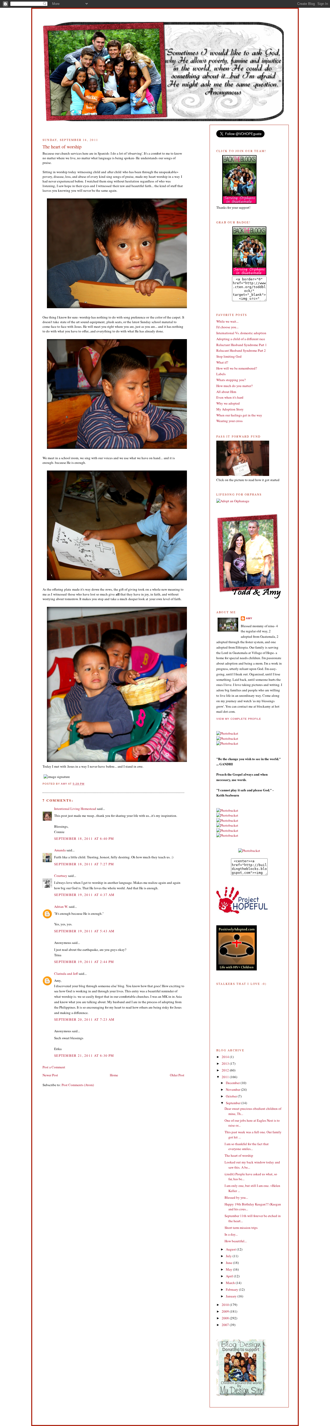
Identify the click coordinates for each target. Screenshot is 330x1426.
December (233, 1082)
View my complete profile (238, 718)
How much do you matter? (234, 385)
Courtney (60, 875)
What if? (222, 362)
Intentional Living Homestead (75, 808)
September (233, 1103)
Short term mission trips (241, 1227)
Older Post (177, 1075)
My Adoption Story (230, 409)
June (229, 1262)
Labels (221, 374)
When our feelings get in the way (239, 415)
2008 (226, 1318)
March (231, 1282)
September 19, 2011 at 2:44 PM (84, 961)
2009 (226, 1311)
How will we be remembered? (236, 368)
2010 (226, 1304)
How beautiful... (236, 1241)
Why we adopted (228, 403)
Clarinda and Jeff (66, 973)
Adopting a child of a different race (240, 339)
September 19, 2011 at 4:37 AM (84, 894)
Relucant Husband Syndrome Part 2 (241, 350)
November (233, 1089)
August (231, 1249)
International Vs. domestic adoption (241, 333)
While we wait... (227, 321)
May (229, 1269)
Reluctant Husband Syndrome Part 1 (241, 344)
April (230, 1276)
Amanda (60, 850)
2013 (226, 1063)
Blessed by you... (236, 1197)
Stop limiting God (229, 356)
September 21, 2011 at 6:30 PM (84, 1055)
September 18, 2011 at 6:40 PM (84, 838)
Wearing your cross (229, 420)
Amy (249, 618)
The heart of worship (239, 1155)
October (232, 1096)
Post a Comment (54, 1067)
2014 (226, 1056)
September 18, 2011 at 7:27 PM (84, 864)
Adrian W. (61, 906)
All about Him (226, 391)
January (231, 1296)
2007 (226, 1324)
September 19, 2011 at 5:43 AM (84, 931)
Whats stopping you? (231, 380)
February (232, 1289)
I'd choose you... (227, 327)
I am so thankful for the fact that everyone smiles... (247, 1146)
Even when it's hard (229, 397)
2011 (226, 1077)
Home (114, 1075)
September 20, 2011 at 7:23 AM (84, 1019)
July (229, 1256)
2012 (226, 1070)
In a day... (231, 1234)
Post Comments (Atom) (78, 1085)
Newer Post (50, 1075)
